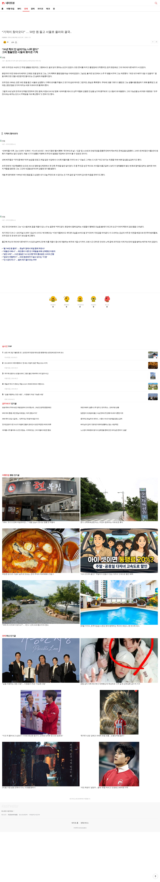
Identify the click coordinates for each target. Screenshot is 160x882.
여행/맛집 (10, 9)
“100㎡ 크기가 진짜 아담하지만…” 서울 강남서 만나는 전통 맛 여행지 (28, 522)
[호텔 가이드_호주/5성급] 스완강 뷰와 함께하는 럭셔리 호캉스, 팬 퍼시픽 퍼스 (110, 626)
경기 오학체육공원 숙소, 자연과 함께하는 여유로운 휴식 (101, 522)
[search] (156, 3)
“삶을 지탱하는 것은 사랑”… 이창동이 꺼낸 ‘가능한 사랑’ (23, 394)
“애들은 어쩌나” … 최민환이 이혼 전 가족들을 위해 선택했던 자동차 (29, 251)
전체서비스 (85, 823)
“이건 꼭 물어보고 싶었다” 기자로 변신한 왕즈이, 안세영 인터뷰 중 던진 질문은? (32, 736)
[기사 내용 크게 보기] (156, 42)
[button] (155, 876)
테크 (48, 9)
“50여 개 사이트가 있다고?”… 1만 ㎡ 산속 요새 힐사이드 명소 (25, 625)
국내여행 (7, 357)
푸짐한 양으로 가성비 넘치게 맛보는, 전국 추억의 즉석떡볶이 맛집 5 (28, 574)
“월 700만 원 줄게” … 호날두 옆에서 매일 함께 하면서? (24, 248)
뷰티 (19, 9)
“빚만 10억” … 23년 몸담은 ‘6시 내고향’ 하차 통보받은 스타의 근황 (28, 254)
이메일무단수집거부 (34, 814)
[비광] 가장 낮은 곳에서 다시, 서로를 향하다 (18, 787)
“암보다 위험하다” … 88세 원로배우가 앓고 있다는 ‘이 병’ (25, 257)
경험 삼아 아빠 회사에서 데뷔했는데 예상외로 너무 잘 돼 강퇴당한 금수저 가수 (110, 684)
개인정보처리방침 (12, 814)
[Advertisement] (80, 19)
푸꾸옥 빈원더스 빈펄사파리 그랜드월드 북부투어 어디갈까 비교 (26, 373)
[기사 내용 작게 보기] (153, 43)
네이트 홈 (75, 823)
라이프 (40, 9)
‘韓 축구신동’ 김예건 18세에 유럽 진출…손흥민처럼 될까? (102, 736)
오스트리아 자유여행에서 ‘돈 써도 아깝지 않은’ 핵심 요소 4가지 (25, 363)
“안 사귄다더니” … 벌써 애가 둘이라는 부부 (20, 260)
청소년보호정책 (23, 814)
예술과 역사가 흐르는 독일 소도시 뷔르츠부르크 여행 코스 (24, 384)
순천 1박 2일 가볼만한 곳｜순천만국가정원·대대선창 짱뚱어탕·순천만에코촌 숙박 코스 (34, 352)
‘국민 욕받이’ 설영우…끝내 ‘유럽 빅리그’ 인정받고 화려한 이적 (104, 787)
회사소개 (3, 814)
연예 (26, 9)
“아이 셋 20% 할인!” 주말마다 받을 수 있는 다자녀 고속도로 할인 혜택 (106, 574)
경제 (33, 9)
